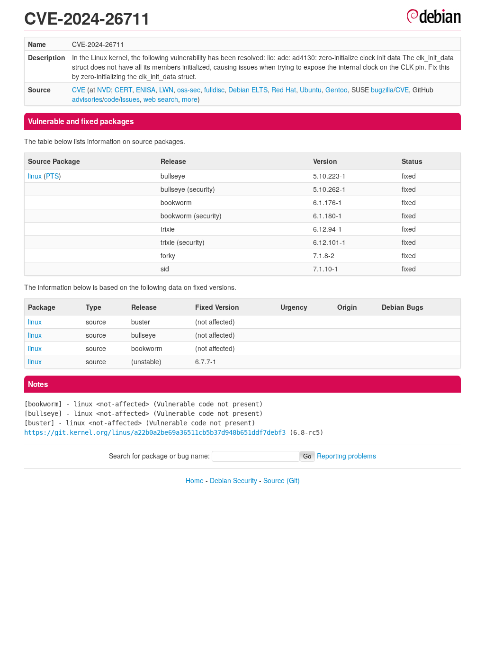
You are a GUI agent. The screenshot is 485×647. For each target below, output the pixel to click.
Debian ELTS (248, 89)
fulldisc (214, 89)
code (111, 99)
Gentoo (336, 89)
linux (35, 175)
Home (195, 480)
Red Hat (283, 89)
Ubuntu (311, 89)
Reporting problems (346, 455)
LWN (166, 89)
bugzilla (382, 89)
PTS (52, 175)
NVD (104, 89)
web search (161, 99)
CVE (78, 89)
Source (274, 480)
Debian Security (233, 480)
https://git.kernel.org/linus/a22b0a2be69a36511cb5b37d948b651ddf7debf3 (155, 432)
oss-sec (188, 89)
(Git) (293, 480)
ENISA (145, 89)
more (190, 99)
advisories (87, 99)
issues (130, 99)
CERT (123, 89)
